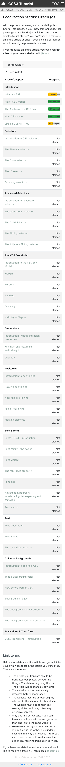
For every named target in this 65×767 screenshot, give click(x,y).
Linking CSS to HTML (17, 123)
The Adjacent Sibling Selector (22, 244)
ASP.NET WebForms (46, 9)
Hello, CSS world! (15, 101)
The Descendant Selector (19, 211)
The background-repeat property (24, 609)
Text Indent (11, 536)
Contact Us (26, 764)
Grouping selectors (16, 182)
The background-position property (25, 620)
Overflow (10, 357)
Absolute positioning (16, 397)
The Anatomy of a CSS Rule (21, 109)
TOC (55, 4)
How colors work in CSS (19, 587)
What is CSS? (12, 94)
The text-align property (18, 547)
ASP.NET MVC (24, 9)
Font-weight (12, 459)
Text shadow (12, 507)
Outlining (10, 306)
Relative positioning (16, 386)
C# (61, 9)
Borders (9, 284)
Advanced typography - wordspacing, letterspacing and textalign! (23, 496)
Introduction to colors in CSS (21, 565)
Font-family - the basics (18, 448)
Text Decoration (14, 525)
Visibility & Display (15, 317)
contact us (53, 750)
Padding (9, 295)
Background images (16, 598)
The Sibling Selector (16, 233)
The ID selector (13, 171)
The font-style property (18, 470)
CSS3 (9, 9)
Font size (10, 481)
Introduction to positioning (20, 375)
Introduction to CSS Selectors (22, 138)
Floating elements (15, 419)
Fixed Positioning (14, 408)
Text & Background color (19, 576)
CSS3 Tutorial (20, 4)
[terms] (45, 53)
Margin (9, 273)
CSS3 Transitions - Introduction (23, 638)
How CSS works (14, 116)
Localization (45, 764)
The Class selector (15, 160)
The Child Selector (15, 222)
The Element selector (17, 149)
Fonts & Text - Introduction (20, 437)
